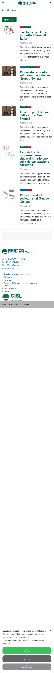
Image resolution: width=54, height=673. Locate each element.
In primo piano (24, 66)
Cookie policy (10, 288)
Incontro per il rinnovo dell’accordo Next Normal (35, 115)
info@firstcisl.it (8, 268)
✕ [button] (50, 630)
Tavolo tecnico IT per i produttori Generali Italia (35, 35)
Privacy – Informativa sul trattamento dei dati (20, 284)
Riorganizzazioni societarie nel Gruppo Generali (34, 198)
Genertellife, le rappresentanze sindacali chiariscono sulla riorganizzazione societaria (34, 158)
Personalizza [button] (26, 668)
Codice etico (9, 277)
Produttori (27, 26)
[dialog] (27, 650)
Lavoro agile (32, 66)
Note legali (9, 280)
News (22, 26)
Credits (7, 291)
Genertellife (23, 146)
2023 (7, 10)
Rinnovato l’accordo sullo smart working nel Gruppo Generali (35, 75)
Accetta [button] (27, 651)
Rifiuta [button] (27, 659)
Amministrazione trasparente (17, 274)
